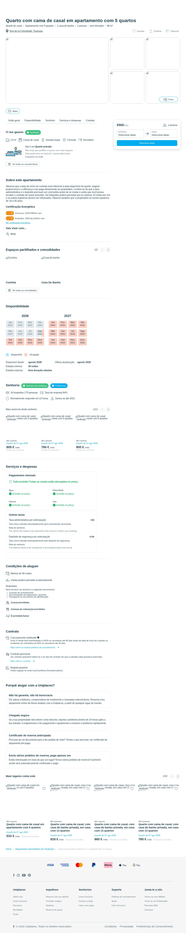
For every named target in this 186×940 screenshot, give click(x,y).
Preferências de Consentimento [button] (154, 926)
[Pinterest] (29, 875)
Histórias (50, 905)
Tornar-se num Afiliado (154, 897)
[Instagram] (18, 875)
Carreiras (148, 910)
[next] (34, 426)
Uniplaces (19, 889)
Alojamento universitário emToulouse (34, 849)
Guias (15, 914)
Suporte (116, 889)
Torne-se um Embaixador (156, 901)
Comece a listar (86, 901)
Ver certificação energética (18, 223)
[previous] (10, 426)
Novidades (18, 910)
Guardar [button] (141, 31)
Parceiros (17, 905)
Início (8, 849)
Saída (154, 132)
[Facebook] (14, 875)
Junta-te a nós (153, 889)
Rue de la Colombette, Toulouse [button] (26, 31)
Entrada (122, 132)
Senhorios (85, 889)
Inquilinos (52, 889)
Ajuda (114, 901)
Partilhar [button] (158, 31)
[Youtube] (24, 875)
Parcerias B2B (151, 905)
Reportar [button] (175, 31)
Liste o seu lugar (86, 905)
